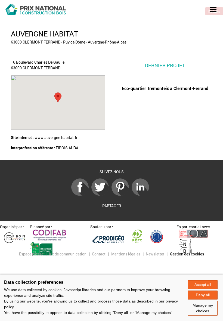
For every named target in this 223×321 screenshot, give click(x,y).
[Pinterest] (122, 194)
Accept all (202, 284)
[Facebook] (81, 194)
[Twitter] (101, 194)
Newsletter (155, 254)
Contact (99, 254)
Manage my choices (203, 308)
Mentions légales (125, 254)
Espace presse (31, 254)
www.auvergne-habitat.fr (56, 137)
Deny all (203, 295)
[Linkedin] (142, 194)
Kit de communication (67, 254)
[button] (213, 9)
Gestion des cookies (187, 254)
